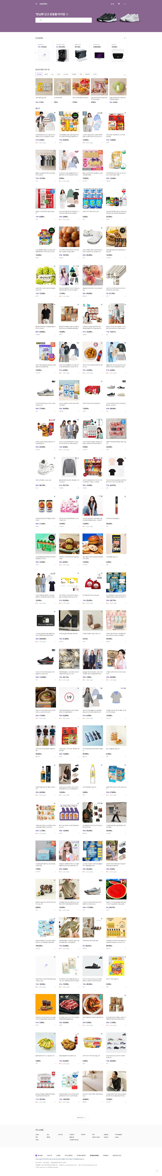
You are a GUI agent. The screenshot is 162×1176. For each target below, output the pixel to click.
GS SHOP (65, 74)
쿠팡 (81, 74)
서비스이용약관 (68, 1155)
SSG (52, 74)
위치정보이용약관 (81, 1155)
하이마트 (83, 1134)
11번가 (95, 74)
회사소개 (49, 1155)
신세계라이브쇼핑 (74, 1140)
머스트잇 (60, 1134)
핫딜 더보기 (80, 1118)
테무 (93, 1134)
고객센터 (58, 1155)
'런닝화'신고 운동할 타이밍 (50, 14)
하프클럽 (74, 74)
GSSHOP (72, 1134)
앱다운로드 (40, 1155)
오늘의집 (87, 74)
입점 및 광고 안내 (117, 1155)
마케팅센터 (105, 1155)
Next (126, 52)
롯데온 (46, 74)
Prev (35, 52)
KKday (117, 1137)
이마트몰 (39, 74)
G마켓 (58, 74)
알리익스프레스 (96, 1137)
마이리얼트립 (118, 1134)
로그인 (112, 4)
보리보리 (106, 1137)
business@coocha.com (90, 1165)
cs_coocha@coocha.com (70, 1165)
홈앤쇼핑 (72, 1137)
